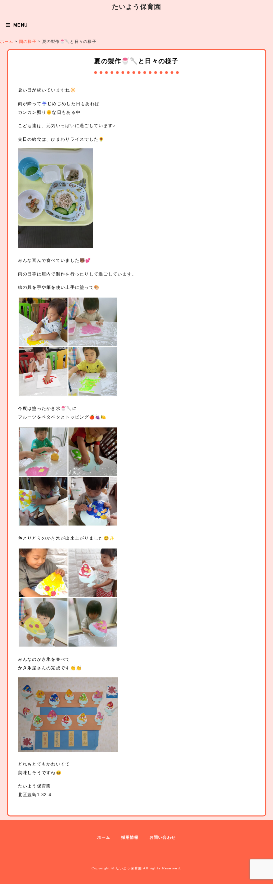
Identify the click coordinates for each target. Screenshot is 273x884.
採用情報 (130, 837)
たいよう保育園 (136, 6)
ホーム (104, 837)
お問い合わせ (162, 837)
